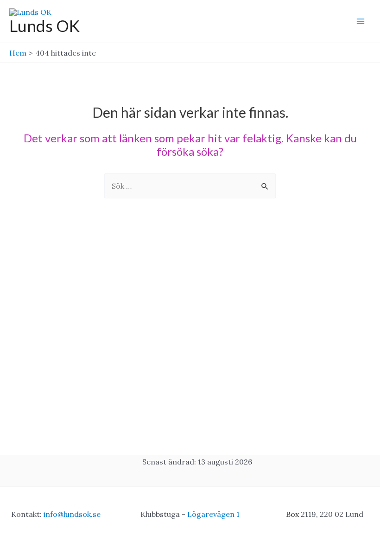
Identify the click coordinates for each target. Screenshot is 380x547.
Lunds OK (44, 25)
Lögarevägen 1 (213, 514)
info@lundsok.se (72, 514)
